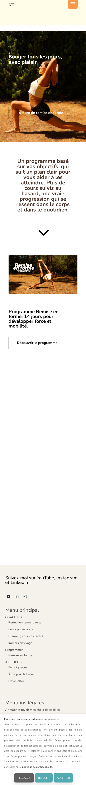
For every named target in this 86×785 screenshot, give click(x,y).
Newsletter (16, 681)
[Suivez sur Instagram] (25, 596)
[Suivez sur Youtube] (8, 596)
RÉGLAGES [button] (24, 778)
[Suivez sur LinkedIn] (17, 596)
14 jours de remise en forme (40, 113)
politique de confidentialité (37, 767)
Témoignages (17, 667)
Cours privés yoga (20, 629)
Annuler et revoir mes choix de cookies (32, 710)
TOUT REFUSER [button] (44, 778)
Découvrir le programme (37, 343)
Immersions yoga (20, 643)
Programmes (14, 650)
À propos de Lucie (21, 674)
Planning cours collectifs (25, 636)
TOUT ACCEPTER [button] (63, 778)
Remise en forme (20, 655)
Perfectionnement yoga (24, 622)
